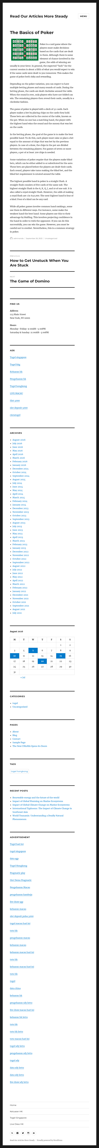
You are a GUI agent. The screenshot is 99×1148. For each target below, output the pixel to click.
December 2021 (20, 595)
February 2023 (20, 544)
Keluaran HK (16, 1111)
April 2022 (18, 580)
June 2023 (18, 530)
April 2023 (18, 537)
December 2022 (20, 551)
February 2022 (20, 587)
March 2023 (19, 540)
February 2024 (20, 501)
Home (13, 1105)
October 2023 (19, 515)
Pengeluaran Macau (20, 887)
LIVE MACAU (16, 393)
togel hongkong (19, 771)
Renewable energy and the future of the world (36, 797)
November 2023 (21, 512)
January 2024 (19, 504)
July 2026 (17, 443)
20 (42, 661)
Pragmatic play (17, 873)
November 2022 (21, 555)
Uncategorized (51, 238)
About (16, 731)
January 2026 (19, 465)
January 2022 (19, 591)
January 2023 (19, 548)
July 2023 (17, 526)
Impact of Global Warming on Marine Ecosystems (38, 801)
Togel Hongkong (18, 865)
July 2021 (17, 613)
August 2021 (19, 609)
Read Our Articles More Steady (39, 16)
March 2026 (19, 458)
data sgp (14, 858)
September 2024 (21, 476)
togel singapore (18, 851)
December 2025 (20, 468)
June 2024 (18, 486)
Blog (15, 735)
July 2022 (17, 569)
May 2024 (18, 490)
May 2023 (17, 533)
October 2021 (19, 602)
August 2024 (19, 479)
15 (61, 655)
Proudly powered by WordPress (49, 1140)
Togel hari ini (17, 844)
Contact (16, 739)
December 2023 (20, 508)
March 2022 (19, 584)
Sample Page (19, 742)
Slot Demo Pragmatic (21, 880)
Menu (83, 16)
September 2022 (21, 562)
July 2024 (17, 483)
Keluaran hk (16, 371)
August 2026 (19, 440)
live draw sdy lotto (19, 1082)
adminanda (19, 238)
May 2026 (18, 450)
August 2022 (19, 566)
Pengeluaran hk (18, 379)
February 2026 (20, 461)
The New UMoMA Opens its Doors (30, 746)
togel (15, 703)
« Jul (22, 677)
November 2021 (20, 598)
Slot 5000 (15, 400)
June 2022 (18, 573)
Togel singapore (18, 357)
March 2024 (19, 497)
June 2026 (18, 447)
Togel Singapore (18, 1118)
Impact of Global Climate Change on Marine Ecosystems (41, 804)
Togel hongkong (18, 386)
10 (14, 655)
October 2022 (19, 559)
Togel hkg (15, 364)
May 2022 (18, 577)
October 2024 (19, 472)
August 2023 (19, 522)
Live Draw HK (16, 1124)
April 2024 (18, 494)
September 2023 (21, 519)
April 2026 (18, 454)
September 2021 (21, 605)
